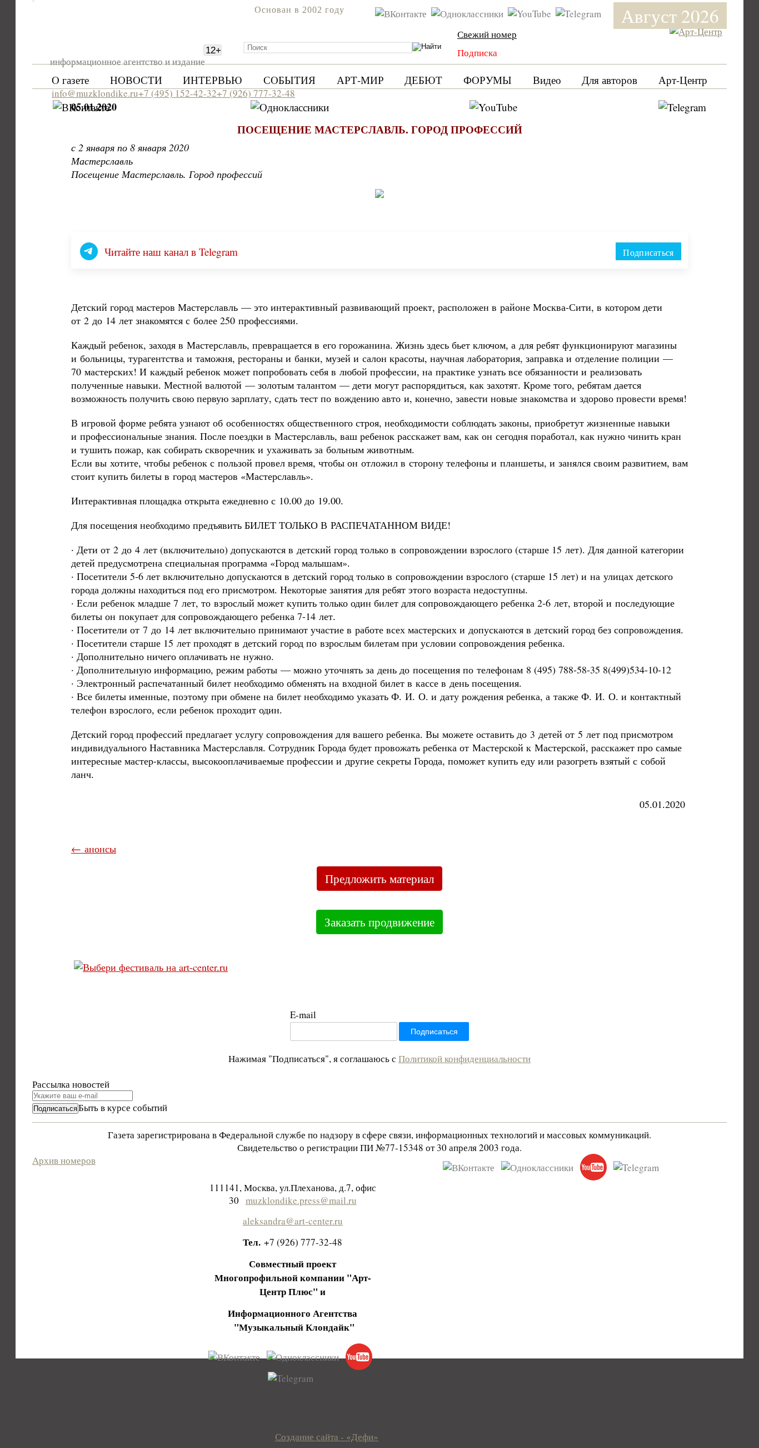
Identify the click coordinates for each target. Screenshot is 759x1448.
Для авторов (609, 80)
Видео (547, 80)
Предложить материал (379, 878)
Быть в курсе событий (122, 1107)
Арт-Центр (682, 80)
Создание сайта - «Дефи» (326, 1436)
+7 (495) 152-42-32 (177, 93)
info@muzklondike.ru (95, 93)
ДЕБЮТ (423, 80)
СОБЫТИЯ (289, 80)
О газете (70, 80)
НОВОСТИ (136, 80)
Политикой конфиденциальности (464, 1058)
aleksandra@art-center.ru (293, 1220)
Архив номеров (64, 1160)
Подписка (477, 52)
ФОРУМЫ (487, 80)
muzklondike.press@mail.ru (301, 1200)
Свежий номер (487, 34)
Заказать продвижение (379, 922)
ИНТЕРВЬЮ (212, 80)
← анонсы (93, 848)
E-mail (303, 1014)
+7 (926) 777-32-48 (256, 93)
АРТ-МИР (360, 80)
